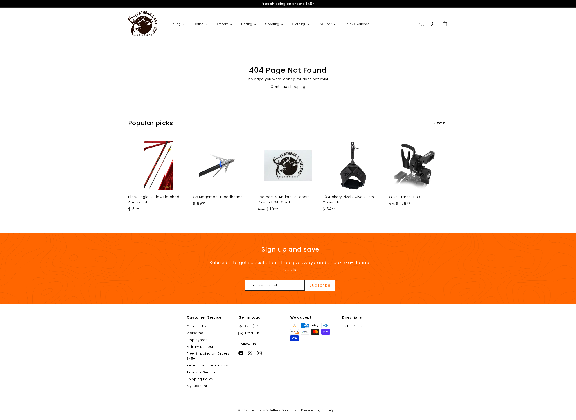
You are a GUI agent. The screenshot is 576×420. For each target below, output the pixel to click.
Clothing (299, 24)
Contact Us (197, 326)
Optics (199, 24)
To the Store (352, 326)
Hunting (175, 24)
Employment (198, 340)
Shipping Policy (200, 379)
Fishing (247, 24)
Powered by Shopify (317, 410)
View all (440, 123)
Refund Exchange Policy (207, 365)
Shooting (272, 24)
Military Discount (201, 346)
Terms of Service (201, 372)
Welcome (195, 333)
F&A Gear (325, 24)
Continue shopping (288, 86)
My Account (197, 386)
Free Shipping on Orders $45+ (208, 356)
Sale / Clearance (357, 24)
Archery (223, 24)
